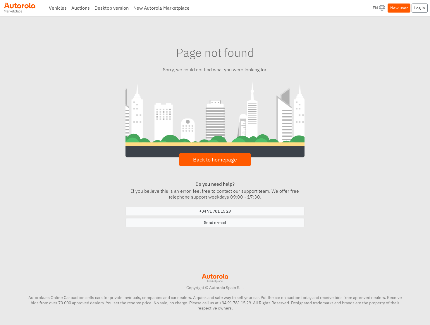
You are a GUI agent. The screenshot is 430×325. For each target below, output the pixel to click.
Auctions (80, 8)
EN (375, 8)
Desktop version (111, 8)
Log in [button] (419, 8)
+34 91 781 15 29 (215, 211)
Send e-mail (215, 222)
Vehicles (58, 8)
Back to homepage (215, 159)
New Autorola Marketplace (161, 8)
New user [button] (399, 8)
